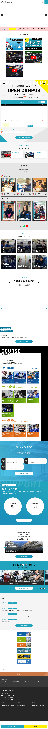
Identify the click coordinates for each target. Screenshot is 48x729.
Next (46, 15)
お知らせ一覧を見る (24, 630)
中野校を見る (34, 372)
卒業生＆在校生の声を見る (24, 345)
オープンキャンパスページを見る (24, 137)
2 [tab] (23, 25)
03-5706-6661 (20, 709)
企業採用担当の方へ (27, 687)
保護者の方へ (15, 687)
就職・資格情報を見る (24, 524)
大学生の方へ (38, 685)
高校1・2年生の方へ (16, 685)
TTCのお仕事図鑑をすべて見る (24, 592)
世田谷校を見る (34, 391)
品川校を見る (34, 425)
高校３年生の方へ (4, 685)
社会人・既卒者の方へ (4, 687)
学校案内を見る (24, 560)
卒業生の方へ (3, 689)
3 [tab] (24, 25)
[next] (44, 102)
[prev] (42, 102)
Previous (2, 15)
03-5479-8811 (35, 709)
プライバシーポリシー (4, 713)
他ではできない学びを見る (24, 477)
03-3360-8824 (5, 709)
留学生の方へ (38, 687)
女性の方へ (26, 685)
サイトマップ (12, 713)
